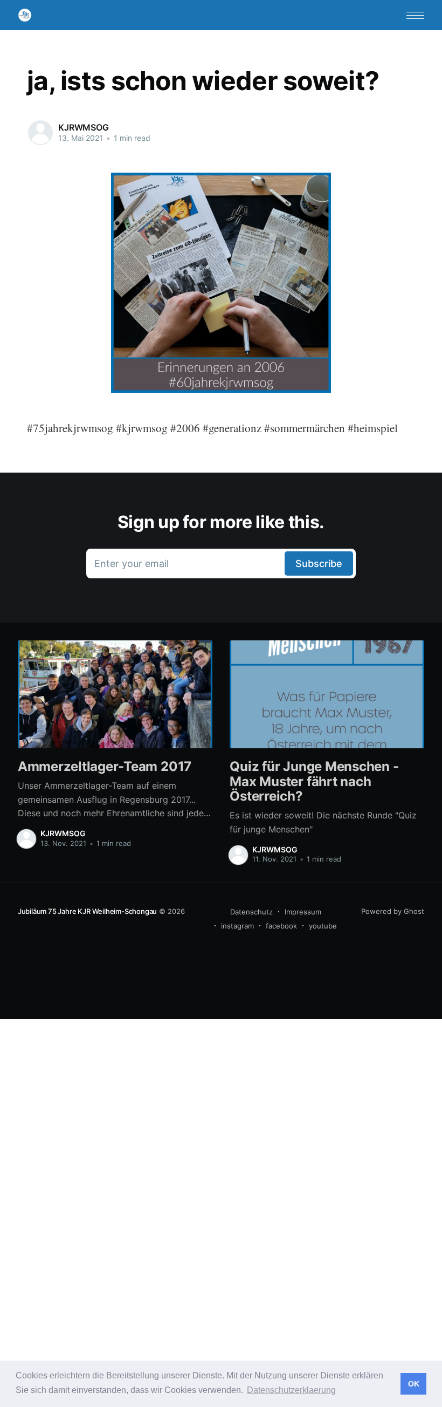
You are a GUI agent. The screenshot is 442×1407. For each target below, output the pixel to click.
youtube (323, 925)
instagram (237, 925)
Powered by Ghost (392, 911)
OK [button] (413, 1383)
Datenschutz (251, 911)
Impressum (303, 911)
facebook (281, 925)
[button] (415, 15)
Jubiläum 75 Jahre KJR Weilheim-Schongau (87, 911)
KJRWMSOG (83, 127)
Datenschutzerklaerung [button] (291, 1390)
